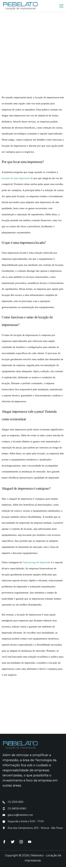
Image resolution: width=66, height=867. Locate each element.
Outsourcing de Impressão (36, 562)
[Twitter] (12, 841)
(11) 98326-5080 (17, 808)
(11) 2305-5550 (16, 801)
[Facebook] (4, 841)
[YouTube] (29, 841)
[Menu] (61, 5)
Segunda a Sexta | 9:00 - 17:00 (26, 821)
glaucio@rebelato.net (20, 814)
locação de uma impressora (16, 178)
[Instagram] (21, 841)
